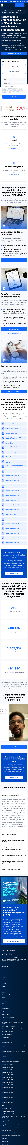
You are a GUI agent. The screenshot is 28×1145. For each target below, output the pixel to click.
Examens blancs (5, 1008)
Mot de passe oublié (6, 994)
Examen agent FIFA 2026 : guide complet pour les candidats (12, 1023)
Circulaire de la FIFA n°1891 (7, 1079)
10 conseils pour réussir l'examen (9, 1017)
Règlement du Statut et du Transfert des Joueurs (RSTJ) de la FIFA (14, 1045)
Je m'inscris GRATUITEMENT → (14, 573)
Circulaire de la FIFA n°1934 (7, 1095)
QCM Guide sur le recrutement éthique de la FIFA (12, 1135)
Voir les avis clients (13, 746)
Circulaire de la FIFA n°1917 (7, 1087)
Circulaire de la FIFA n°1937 (7, 1100)
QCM (3, 1006)
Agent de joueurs (5, 1144)
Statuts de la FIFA (5, 1037)
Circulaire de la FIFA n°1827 (7, 1064)
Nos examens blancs (14, 329)
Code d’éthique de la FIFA (7, 1042)
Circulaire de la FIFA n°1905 (7, 1084)
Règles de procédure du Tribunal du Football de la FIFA (13, 1049)
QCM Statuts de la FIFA (6, 1108)
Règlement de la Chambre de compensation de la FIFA (13, 1051)
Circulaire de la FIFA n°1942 (7, 1102)
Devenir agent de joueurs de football (9, 1019)
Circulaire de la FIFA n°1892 (7, 1082)
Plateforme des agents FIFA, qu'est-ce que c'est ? (12, 1028)
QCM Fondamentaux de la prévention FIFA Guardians (13, 1133)
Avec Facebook (15, 71)
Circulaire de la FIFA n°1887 (7, 1074)
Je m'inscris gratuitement (14, 260)
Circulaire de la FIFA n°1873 (7, 1069)
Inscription (4, 989)
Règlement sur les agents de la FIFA (9, 1054)
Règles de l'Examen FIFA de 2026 (8, 1026)
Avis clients (4, 983)
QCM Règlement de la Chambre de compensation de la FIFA (13, 1124)
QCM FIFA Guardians (6, 1130)
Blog (3, 1011)
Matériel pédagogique (6, 1001)
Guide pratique (5, 1141)
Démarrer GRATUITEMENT (13, 53)
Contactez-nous (14, 973)
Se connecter (20, 5)
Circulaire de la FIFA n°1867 (7, 1067)
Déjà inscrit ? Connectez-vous (8, 57)
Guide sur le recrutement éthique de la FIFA (11, 1061)
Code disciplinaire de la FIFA (7, 1040)
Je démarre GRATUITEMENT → (14, 941)
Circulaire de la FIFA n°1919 (7, 1092)
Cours (3, 1003)
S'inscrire (14, 96)
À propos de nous (5, 981)
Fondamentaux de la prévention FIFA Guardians (12, 1059)
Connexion (4, 992)
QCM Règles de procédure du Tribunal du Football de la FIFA (13, 1120)
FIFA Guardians (5, 1056)
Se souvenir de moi (8, 86)
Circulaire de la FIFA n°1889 (7, 1077)
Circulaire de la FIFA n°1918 (7, 1090)
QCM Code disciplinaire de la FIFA (9, 1111)
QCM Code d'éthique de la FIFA (8, 1113)
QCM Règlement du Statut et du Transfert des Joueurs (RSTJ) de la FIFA (13, 1117)
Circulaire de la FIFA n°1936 (7, 1097)
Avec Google (15, 66)
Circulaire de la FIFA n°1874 (7, 1072)
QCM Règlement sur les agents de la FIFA (10, 1127)
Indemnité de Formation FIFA (8, 1031)
